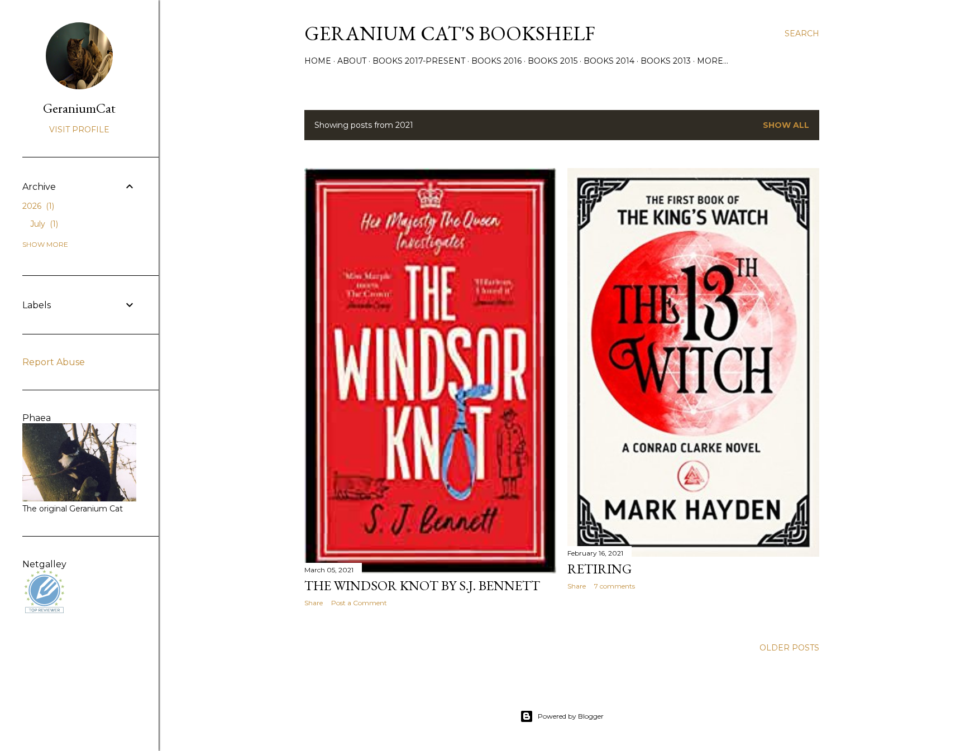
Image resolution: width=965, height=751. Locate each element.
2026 (37, 206)
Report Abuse (53, 362)
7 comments (614, 586)
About (351, 61)
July (43, 224)
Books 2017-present (418, 61)
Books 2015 (552, 61)
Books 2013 (666, 61)
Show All (786, 125)
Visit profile (79, 130)
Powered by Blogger (571, 716)
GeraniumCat (79, 108)
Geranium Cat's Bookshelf (449, 33)
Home (317, 61)
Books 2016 (496, 61)
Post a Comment (359, 603)
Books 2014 (609, 61)
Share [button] (313, 603)
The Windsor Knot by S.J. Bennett (422, 585)
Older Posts (789, 648)
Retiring (599, 568)
